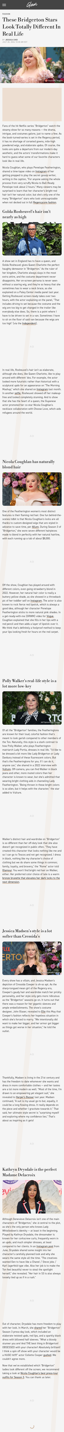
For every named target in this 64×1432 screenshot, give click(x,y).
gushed (47, 1355)
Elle (43, 1011)
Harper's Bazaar (25, 1097)
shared (38, 1328)
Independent (29, 323)
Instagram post (44, 1246)
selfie (18, 393)
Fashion (6, 14)
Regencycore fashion (44, 202)
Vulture (6, 769)
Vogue (50, 616)
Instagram (41, 171)
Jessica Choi (11, 40)
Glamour (7, 870)
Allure (35, 527)
